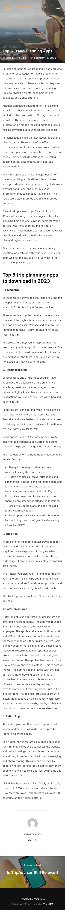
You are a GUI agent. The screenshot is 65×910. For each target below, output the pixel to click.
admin (10, 57)
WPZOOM (48, 904)
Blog (23, 57)
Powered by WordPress (33, 899)
